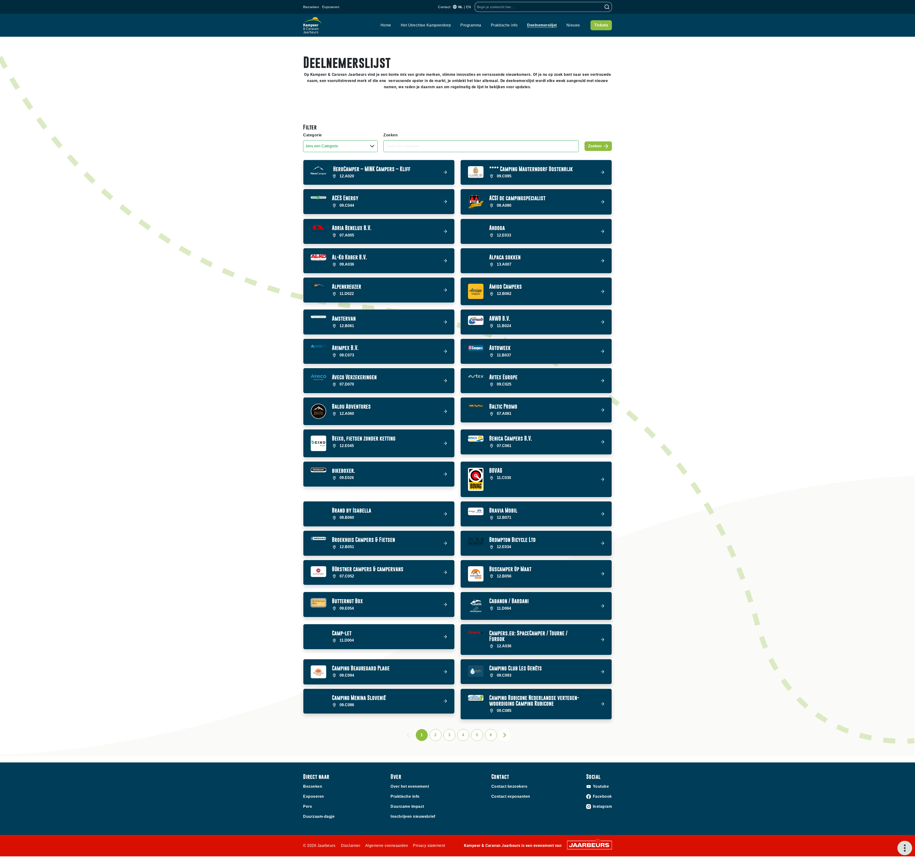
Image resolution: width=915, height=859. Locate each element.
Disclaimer (350, 846)
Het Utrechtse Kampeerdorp (426, 25)
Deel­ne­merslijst (542, 25)
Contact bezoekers (509, 786)
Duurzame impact (407, 806)
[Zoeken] (607, 7)
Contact (444, 7)
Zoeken (390, 135)
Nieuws (573, 25)
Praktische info (504, 25)
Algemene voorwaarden (386, 846)
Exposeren (331, 7)
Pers (307, 806)
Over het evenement (410, 786)
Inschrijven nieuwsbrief (413, 816)
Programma (470, 25)
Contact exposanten (510, 796)
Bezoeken (311, 7)
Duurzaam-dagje (319, 816)
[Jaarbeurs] (589, 845)
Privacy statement (429, 846)
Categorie (312, 135)
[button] (378, 172)
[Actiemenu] (904, 848)
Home (386, 25)
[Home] (312, 25)
